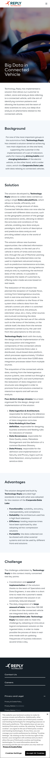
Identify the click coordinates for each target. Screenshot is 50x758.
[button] (25, 675)
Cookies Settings (13, 753)
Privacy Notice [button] (14, 706)
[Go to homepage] (16, 3)
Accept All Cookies (35, 753)
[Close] (47, 714)
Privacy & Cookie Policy (12, 747)
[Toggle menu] (46, 3)
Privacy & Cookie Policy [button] (13, 701)
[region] (25, 735)
